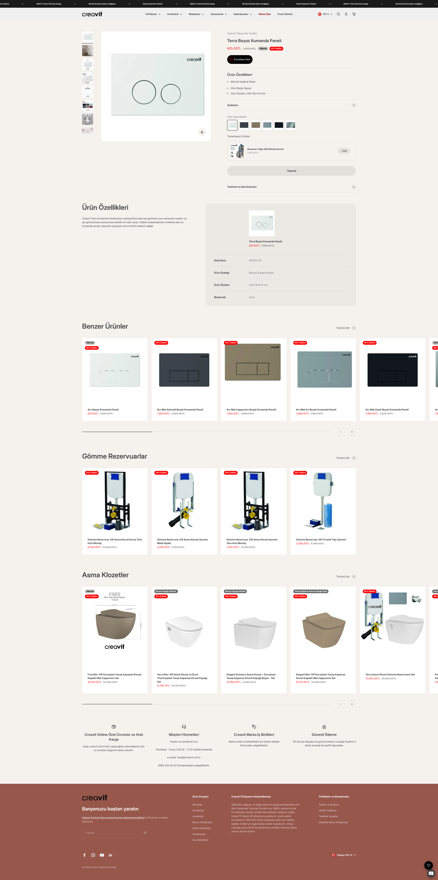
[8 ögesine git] (87, 133)
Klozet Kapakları (201, 828)
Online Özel (265, 14)
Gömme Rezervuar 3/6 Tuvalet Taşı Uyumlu (321, 539)
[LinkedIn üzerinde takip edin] (110, 855)
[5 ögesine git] (87, 92)
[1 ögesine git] (87, 37)
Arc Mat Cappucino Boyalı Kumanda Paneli (251, 409)
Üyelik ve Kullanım (329, 804)
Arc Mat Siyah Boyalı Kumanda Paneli (387, 409)
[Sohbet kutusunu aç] (431, 873)
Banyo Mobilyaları (202, 822)
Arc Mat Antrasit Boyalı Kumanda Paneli (180, 409)
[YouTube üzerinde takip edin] (102, 855)
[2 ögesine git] (87, 51)
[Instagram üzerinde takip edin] (93, 855)
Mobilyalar (194, 14)
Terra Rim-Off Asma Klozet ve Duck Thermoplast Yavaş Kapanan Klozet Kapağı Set (182, 678)
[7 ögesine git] (87, 120)
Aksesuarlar (217, 14)
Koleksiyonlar (241, 14)
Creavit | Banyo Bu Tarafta (242, 33)
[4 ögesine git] (87, 79)
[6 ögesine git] (87, 106)
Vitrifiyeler (151, 14)
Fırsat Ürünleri (285, 14)
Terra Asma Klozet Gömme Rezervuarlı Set (390, 674)
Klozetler (197, 804)
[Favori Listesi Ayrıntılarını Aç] (428, 865)
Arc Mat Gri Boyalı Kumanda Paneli (316, 409)
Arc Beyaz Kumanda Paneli (103, 409)
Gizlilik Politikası (327, 810)
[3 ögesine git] (87, 65)
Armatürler (173, 14)
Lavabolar (198, 816)
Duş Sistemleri (200, 839)
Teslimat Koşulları (328, 816)
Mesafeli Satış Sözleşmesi (333, 822)
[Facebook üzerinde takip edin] (84, 855)
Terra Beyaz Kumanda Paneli (265, 241)
